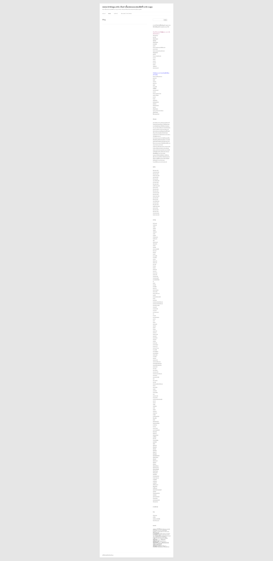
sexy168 (154, 368)
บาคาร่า (154, 426)
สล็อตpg (154, 462)
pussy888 (155, 86)
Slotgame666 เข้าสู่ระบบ (158, 384)
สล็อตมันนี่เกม (156, 465)
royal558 (154, 356)
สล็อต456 (155, 447)
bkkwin (154, 252)
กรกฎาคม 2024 (156, 213)
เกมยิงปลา (155, 481)
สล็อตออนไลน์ (156, 467)
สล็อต (154, 443)
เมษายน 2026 (155, 177)
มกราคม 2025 (156, 202)
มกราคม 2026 (156, 182)
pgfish (154, 322)
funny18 (154, 271)
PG (153, 313)
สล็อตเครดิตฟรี (156, 469)
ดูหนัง (154, 79)
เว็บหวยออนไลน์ (156, 496)
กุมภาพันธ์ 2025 (156, 201)
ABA (154, 240)
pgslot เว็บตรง (156, 95)
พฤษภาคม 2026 (156, 175)
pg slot (154, 57)
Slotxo (154, 385)
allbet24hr (155, 243)
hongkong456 (156, 278)
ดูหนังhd (154, 103)
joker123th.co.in (156, 293)
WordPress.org (156, 520)
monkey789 (155, 308)
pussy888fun (155, 351)
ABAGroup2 (155, 242)
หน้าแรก (104, 13)
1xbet (154, 233)
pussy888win (155, 353)
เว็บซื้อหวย (155, 488)
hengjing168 (155, 276)
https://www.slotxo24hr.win (159, 50)
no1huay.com (156, 312)
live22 (154, 98)
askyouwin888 (156, 249)
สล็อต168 (155, 445)
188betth (155, 66)
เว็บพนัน (154, 491)
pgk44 (154, 327)
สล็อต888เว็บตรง (156, 455)
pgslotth (154, 339)
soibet (154, 389)
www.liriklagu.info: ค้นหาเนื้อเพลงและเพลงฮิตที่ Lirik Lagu (127, 7)
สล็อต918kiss (155, 457)
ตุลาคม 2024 (155, 208)
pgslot (154, 45)
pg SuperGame (156, 317)
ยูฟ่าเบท (154, 438)
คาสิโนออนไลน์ (156, 416)
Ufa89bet (155, 406)
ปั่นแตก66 (155, 431)
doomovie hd (156, 68)
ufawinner (155, 413)
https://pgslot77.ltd (157, 93)
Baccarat (154, 250)
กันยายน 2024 (156, 209)
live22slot (155, 300)
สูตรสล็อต (155, 474)
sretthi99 (155, 390)
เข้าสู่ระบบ (155, 515)
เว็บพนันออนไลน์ (156, 493)
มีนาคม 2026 (155, 179)
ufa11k (154, 401)
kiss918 (154, 62)
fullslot (154, 267)
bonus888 (155, 255)
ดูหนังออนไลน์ (156, 102)
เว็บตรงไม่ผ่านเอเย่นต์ (157, 489)
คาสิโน (154, 414)
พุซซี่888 (154, 88)
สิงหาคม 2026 (155, 170)
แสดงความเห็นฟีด (156, 518)
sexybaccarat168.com (157, 373)
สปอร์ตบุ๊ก (155, 442)
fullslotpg (155, 269)
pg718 (154, 319)
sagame (154, 81)
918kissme (155, 238)
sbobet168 (155, 366)
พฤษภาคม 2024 (156, 214)
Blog (109, 13)
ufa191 (154, 402)
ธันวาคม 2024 (156, 204)
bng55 (154, 254)
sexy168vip (155, 370)
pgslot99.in (155, 337)
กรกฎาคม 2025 (156, 192)
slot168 (154, 37)
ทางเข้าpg (155, 425)
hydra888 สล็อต (156, 279)
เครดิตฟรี (155, 483)
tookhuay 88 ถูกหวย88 (157, 399)
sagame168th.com (157, 361)
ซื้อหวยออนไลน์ (156, 114)
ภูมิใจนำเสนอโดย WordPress (107, 555)
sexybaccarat (155, 90)
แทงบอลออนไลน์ (156, 500)
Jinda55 (154, 284)
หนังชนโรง (155, 100)
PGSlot (154, 329)
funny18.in (155, 272)
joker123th (155, 291)
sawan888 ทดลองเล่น (157, 363)
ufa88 (154, 404)
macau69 (155, 307)
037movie (155, 223)
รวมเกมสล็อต (155, 440)
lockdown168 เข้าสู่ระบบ (158, 302)
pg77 (154, 320)
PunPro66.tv (155, 344)
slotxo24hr (155, 387)
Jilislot (154, 283)
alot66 (154, 245)
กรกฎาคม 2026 (156, 172)
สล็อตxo (154, 464)
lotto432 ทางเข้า (156, 305)
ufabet (154, 409)
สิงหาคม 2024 (155, 211)
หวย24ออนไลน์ (156, 476)
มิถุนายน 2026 (156, 173)
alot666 (154, 247)
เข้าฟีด (154, 517)
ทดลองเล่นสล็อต (156, 423)
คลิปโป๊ (154, 54)
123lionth (155, 225)
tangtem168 (155, 395)
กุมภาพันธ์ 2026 (156, 180)
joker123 (154, 78)
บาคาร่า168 (155, 49)
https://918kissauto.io (157, 76)
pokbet (154, 341)
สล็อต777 (155, 452)
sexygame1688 (156, 377)
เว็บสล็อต (154, 495)
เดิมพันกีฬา (155, 486)
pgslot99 (154, 336)
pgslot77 (154, 332)
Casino (154, 259)
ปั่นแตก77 (155, 433)
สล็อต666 (155, 450)
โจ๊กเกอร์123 (155, 35)
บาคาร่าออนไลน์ (156, 430)
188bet (154, 230)
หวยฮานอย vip (156, 477)
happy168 (155, 274)
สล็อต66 (154, 448)
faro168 (154, 264)
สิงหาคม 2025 (155, 191)
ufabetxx (155, 411)
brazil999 (155, 257)
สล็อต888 (155, 454)
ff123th (154, 266)
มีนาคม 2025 (155, 199)
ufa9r (154, 407)
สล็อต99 (154, 40)
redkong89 (155, 354)
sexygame (155, 375)
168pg (154, 226)
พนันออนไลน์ (155, 435)
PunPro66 (155, 343)
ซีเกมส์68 (155, 418)
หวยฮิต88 (155, 479)
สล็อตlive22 (155, 460)
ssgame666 (155, 392)
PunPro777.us (156, 348)
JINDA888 (155, 44)
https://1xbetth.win (157, 56)
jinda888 (154, 286)
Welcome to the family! (126, 13)
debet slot (155, 261)
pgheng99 (155, 324)
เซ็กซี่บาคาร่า (155, 484)
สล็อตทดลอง (155, 52)
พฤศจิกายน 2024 (156, 206)
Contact (116, 13)
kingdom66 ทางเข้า (157, 296)
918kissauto (155, 237)
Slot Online (155, 380)
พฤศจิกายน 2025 (156, 185)
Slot (153, 378)
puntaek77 (168, 533)
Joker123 (154, 288)
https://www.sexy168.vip (158, 110)
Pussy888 (155, 349)
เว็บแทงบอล (155, 498)
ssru (154, 394)
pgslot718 (155, 331)
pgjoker (154, 325)
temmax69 (155, 397)
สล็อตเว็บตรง (155, 38)
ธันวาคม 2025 (156, 184)
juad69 (154, 295)
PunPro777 (155, 346)
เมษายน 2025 (155, 197)
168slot (154, 228)
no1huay (155, 310)
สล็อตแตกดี (155, 472)
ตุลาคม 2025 (155, 187)
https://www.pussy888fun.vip (159, 47)
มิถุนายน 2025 (156, 194)
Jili (153, 281)
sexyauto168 (155, 372)
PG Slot (154, 315)
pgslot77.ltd (155, 334)
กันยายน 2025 (156, 189)
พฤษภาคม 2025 (156, 196)
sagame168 (155, 360)
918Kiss (154, 235)
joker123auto (155, 290)
